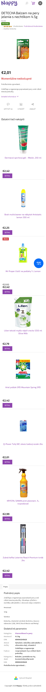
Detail (7, 176)
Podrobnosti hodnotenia (33, 26)
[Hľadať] (26, 3)
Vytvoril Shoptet (25, 678)
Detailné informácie (8, 96)
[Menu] (40, 3)
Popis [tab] (5, 586)
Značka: (9, 29)
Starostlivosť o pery (23, 633)
